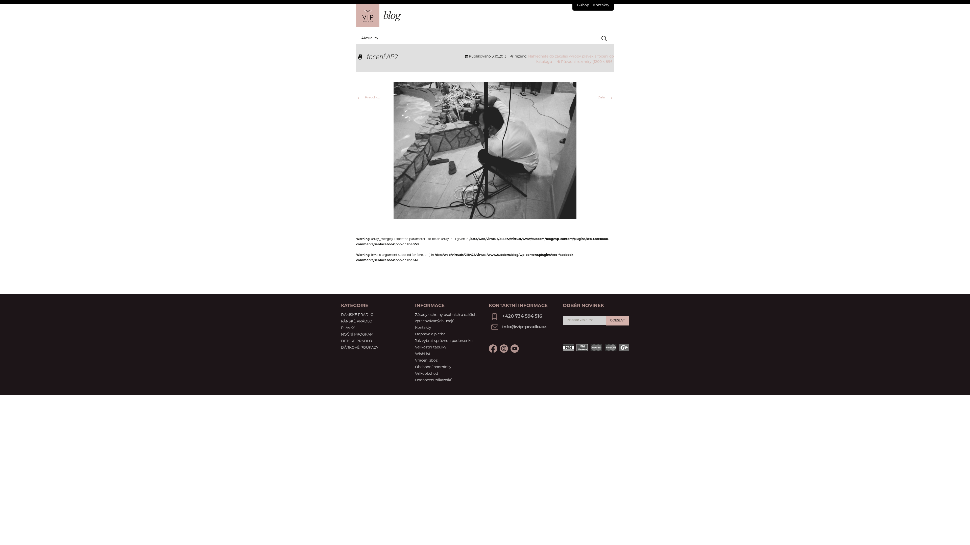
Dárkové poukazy (359, 348)
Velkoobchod (426, 374)
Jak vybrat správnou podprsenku (444, 341)
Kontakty (601, 5)
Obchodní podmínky (433, 367)
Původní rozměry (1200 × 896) (587, 62)
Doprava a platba (430, 334)
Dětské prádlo (356, 341)
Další (606, 97)
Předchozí (368, 97)
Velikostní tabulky (430, 347)
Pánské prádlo (356, 321)
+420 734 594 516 (522, 316)
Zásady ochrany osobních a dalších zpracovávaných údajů (445, 318)
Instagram (515, 348)
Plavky (348, 328)
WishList (422, 354)
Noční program (357, 335)
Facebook (493, 348)
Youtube (504, 348)
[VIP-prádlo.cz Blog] (485, 15)
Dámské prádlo (357, 315)
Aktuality (369, 38)
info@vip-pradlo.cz (524, 327)
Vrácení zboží (427, 361)
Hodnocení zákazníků (433, 380)
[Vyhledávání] (604, 38)
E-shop (583, 5)
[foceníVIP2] (485, 150)
